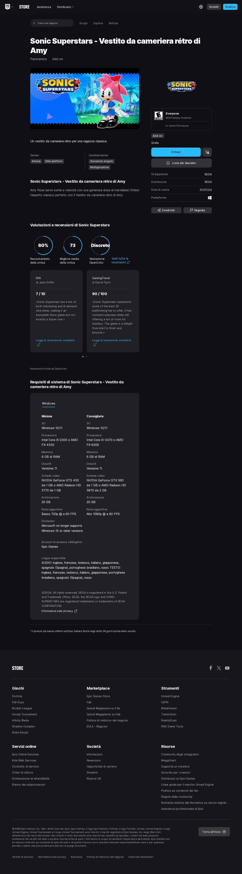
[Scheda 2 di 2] (86, 356)
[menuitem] (84, 23)
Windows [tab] (48, 403)
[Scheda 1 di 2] (82, 356)
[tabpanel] (85, 470)
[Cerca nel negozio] (34, 23)
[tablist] (85, 403)
